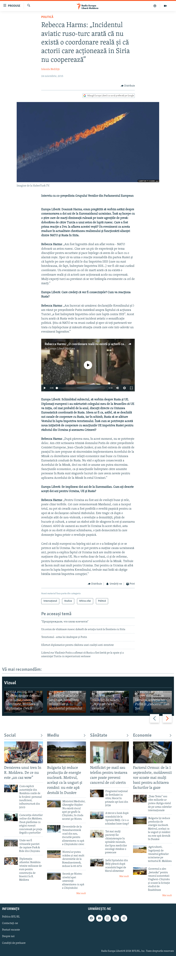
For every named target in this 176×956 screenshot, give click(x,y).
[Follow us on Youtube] (99, 918)
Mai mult (81, 893)
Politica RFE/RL (11, 917)
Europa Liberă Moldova (61, 348)
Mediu (53, 735)
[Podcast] (155, 5)
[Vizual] (165, 5)
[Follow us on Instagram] (107, 918)
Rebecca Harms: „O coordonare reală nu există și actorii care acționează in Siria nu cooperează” (109, 344)
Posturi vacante (11, 930)
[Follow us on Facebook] (91, 918)
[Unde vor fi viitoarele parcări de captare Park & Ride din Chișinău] (11, 842)
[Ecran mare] (131, 387)
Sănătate (98, 735)
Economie (142, 735)
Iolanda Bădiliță (50, 69)
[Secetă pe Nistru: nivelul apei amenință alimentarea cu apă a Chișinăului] (54, 876)
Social (10, 735)
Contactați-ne (10, 923)
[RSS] (115, 918)
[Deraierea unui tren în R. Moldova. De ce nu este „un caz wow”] (23, 752)
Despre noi (8, 936)
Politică (47, 17)
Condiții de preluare (14, 943)
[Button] (128, 86)
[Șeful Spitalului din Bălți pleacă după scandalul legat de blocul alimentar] (97, 862)
